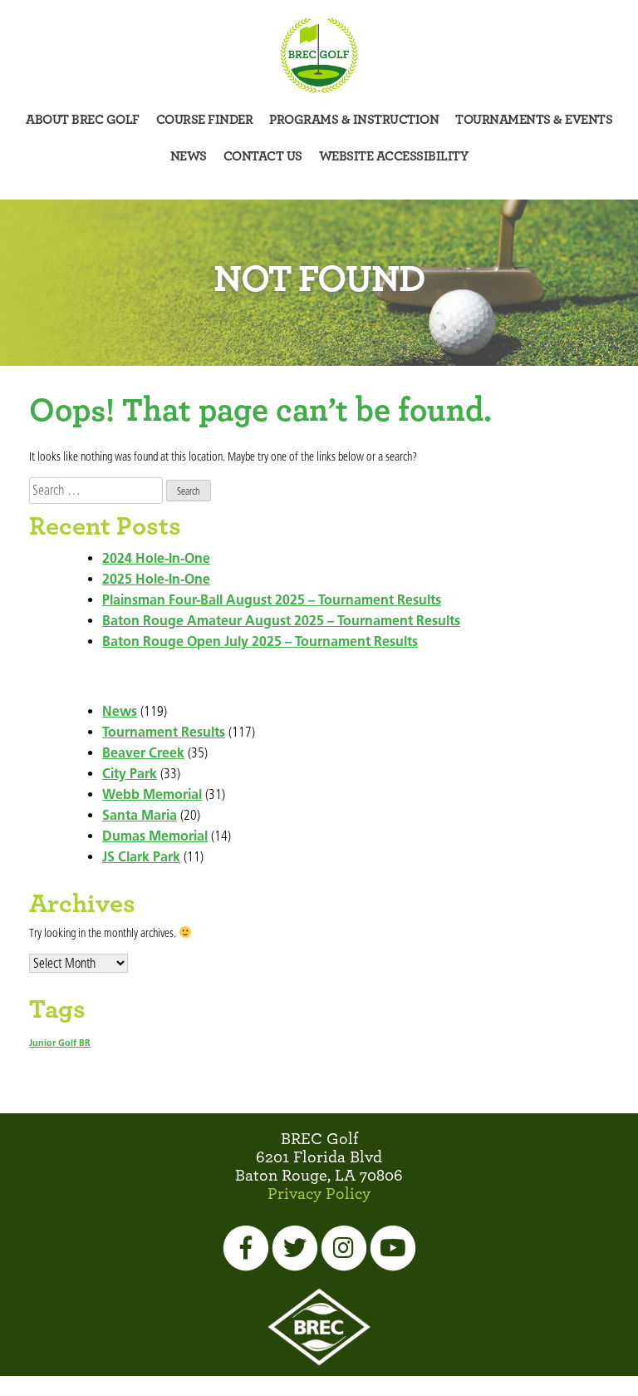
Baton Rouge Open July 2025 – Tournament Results (260, 642)
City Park (129, 775)
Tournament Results (163, 733)
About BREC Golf (83, 119)
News (188, 156)
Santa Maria (139, 816)
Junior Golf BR (60, 1043)
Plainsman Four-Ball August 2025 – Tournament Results (271, 601)
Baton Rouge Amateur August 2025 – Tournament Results (281, 622)
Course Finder (204, 119)
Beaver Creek (143, 754)
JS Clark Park (141, 858)
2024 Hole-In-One (156, 559)
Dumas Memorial (155, 837)
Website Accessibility (394, 156)
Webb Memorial (152, 795)
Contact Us (262, 156)
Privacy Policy (319, 1194)
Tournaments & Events (533, 119)
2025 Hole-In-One (156, 580)
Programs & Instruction (354, 119)
